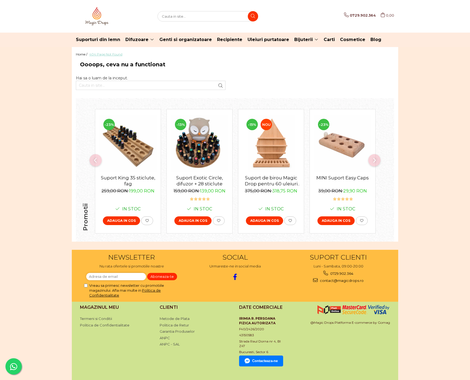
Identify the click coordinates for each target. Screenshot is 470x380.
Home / (82, 54)
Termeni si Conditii (96, 318)
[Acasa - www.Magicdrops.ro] (103, 16)
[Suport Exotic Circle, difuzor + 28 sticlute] (199, 143)
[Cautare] (253, 16)
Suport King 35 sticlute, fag (128, 180)
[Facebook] (235, 277)
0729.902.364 (341, 273)
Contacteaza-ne (265, 361)
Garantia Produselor (177, 331)
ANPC (165, 338)
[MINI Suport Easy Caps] (342, 143)
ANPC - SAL (170, 344)
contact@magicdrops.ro (341, 280)
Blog (375, 39)
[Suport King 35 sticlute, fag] (128, 143)
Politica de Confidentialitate (104, 325)
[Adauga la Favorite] (147, 220)
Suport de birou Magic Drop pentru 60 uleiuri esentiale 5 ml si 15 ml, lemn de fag (271, 181)
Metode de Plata (175, 318)
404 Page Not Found (105, 54)
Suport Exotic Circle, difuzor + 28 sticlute (199, 180)
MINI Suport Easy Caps (342, 177)
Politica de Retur (174, 325)
